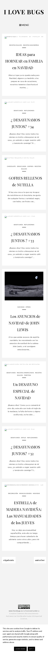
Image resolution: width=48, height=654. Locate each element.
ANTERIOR (40, 560)
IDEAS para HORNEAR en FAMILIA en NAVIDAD (24, 61)
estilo (23, 437)
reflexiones (29, 110)
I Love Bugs (24, 12)
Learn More (20, 649)
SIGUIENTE (8, 560)
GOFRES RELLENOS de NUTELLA (25, 181)
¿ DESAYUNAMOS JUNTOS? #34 (25, 123)
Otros (28, 307)
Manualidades (25, 493)
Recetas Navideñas (31, 45)
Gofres (30, 166)
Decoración (13, 493)
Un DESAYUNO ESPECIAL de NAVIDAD (25, 391)
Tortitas (27, 375)
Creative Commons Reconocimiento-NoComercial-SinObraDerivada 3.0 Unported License (24, 616)
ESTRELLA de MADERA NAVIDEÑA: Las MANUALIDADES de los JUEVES (24, 512)
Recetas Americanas (25, 372)
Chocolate (11, 166)
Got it (31, 649)
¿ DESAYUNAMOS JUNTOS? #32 (25, 450)
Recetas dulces (15, 45)
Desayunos (18, 110)
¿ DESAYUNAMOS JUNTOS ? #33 (25, 237)
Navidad (20, 307)
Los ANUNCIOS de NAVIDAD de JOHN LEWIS (24, 323)
